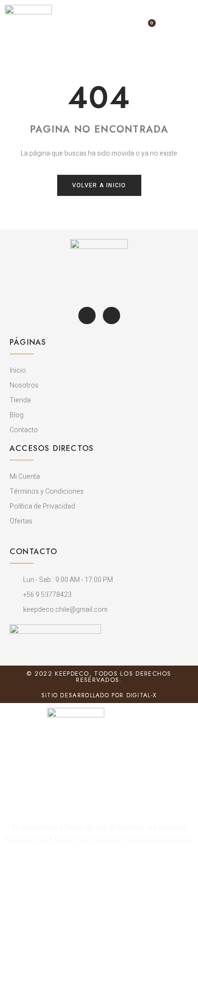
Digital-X (141, 695)
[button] (171, 29)
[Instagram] (111, 315)
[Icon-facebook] (87, 315)
